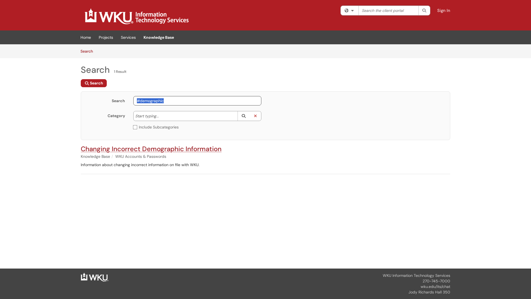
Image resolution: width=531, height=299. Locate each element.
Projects (106, 37)
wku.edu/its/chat (435, 286)
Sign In (443, 10)
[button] (243, 116)
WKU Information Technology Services (416, 275)
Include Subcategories (159, 127)
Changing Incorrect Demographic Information (151, 149)
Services (128, 37)
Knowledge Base (159, 37)
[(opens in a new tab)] (136, 17)
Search (88, 51)
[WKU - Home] (94, 276)
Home (85, 37)
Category (116, 115)
